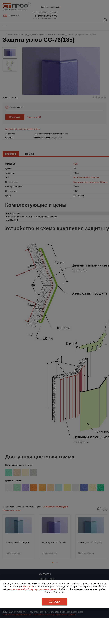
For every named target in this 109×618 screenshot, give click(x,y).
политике (28, 586)
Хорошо (54, 602)
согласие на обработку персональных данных (33, 589)
